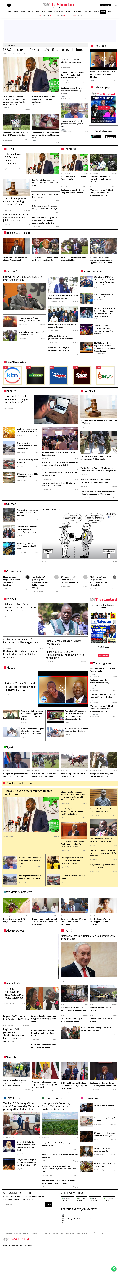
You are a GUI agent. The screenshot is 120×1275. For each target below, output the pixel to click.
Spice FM (66, 15)
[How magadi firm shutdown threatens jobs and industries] (9, 448)
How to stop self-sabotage (104, 1105)
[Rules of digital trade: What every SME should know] (9, 548)
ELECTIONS (68, 12)
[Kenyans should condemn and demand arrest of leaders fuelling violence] (9, 531)
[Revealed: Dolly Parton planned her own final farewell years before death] (9, 1147)
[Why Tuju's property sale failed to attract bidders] (10, 335)
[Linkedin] (96, 1199)
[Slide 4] (26, 976)
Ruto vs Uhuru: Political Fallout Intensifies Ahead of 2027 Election (102, 74)
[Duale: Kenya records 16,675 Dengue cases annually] (16, 906)
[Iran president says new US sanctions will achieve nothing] (74, 994)
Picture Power (15, 930)
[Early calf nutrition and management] (86, 298)
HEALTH (43, 12)
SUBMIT (48, 1204)
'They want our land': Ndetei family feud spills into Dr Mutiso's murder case (72, 75)
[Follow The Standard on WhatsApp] (113, 1268)
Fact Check (13, 983)
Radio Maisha (54, 15)
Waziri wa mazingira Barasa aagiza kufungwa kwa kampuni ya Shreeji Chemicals (16, 1082)
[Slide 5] (29, 976)
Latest (10, 148)
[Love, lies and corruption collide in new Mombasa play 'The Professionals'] (9, 1164)
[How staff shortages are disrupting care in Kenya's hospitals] (42, 999)
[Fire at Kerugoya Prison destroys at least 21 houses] (10, 321)
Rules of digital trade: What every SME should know (26, 546)
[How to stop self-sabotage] (86, 1107)
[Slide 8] (39, 976)
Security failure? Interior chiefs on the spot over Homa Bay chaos (45, 260)
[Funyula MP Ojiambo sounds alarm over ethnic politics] (24, 296)
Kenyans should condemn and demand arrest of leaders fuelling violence (27, 529)
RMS (62, 1233)
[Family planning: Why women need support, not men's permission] (103, 906)
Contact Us (17, 1233)
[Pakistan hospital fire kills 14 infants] (103, 994)
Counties (89, 391)
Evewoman (91, 1098)
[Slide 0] (13, 976)
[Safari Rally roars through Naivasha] (31, 956)
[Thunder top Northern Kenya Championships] (74, 761)
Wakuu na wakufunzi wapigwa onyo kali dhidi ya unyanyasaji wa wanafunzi (44, 1084)
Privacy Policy (70, 1233)
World (68, 930)
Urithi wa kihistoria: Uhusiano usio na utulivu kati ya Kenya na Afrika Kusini (74, 1085)
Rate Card (26, 1233)
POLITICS (23, 12)
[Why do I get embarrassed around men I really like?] (86, 1136)
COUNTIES (16, 12)
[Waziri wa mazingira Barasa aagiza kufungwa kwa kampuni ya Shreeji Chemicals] (16, 1070)
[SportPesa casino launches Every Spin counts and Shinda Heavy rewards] (86, 330)
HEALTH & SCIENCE (19, 892)
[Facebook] (68, 1199)
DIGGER (110, 12)
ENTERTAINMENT (58, 12)
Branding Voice (93, 271)
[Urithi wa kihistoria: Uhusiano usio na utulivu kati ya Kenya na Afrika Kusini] (74, 1072)
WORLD (37, 12)
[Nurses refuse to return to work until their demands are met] (63, 285)
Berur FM (78, 15)
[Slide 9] (42, 976)
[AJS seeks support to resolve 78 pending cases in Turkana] (98, 407)
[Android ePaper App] (96, 136)
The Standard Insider (19, 783)
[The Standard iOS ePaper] (110, 136)
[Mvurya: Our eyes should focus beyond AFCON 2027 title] (16, 761)
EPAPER (103, 12)
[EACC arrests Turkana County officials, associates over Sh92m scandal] (98, 443)
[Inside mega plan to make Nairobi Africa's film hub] (9, 432)
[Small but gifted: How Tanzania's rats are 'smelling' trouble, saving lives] (45, 121)
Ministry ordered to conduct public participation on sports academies (44, 99)
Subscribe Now (104, 107)
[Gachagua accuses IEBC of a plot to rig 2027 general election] (16, 121)
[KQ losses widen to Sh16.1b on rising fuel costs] (9, 477)
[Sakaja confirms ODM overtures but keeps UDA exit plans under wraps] (63, 619)
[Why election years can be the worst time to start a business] (9, 514)
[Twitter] (82, 1199)
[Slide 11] (48, 976)
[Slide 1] (16, 976)
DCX (41, 1233)
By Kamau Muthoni (14, 53)
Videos (10, 667)
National (11, 271)
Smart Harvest (54, 1098)
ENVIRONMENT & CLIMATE (80, 12)
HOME (9, 12)
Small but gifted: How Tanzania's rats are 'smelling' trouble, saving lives (45, 135)
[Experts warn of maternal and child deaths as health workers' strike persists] (45, 906)
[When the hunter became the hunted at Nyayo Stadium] (45, 761)
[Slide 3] (23, 976)
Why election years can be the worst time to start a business (27, 512)
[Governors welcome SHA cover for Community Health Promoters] (74, 906)
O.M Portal (47, 1233)
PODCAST (96, 12)
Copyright (56, 1233)
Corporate (9, 1233)
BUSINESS (30, 12)
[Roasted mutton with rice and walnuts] (86, 1167)
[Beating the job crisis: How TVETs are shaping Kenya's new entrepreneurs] (53, 862)
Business (11, 391)
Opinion (11, 503)
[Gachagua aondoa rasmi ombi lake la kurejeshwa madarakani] (103, 1072)
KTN (90, 12)
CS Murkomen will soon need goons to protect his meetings (69, 579)
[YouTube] (110, 1199)
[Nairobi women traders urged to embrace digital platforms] (60, 438)
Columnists (13, 571)
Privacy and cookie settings (95, 1233)
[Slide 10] (45, 976)
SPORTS (50, 12)
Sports (10, 747)
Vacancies (34, 1233)
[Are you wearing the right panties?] (86, 1121)
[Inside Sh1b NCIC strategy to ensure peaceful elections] (63, 314)
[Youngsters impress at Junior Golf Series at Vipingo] (103, 761)
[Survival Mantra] (79, 535)
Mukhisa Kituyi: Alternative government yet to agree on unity (72, 123)
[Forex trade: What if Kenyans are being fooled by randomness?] (56, 410)
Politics (11, 598)
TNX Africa (13, 1098)
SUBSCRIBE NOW (105, 5)
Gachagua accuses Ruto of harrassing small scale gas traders (71, 90)
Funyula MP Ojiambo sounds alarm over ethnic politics (22, 278)
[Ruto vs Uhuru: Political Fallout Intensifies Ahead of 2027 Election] (103, 59)
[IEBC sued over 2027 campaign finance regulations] (31, 75)
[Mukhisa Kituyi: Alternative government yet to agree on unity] (74, 111)
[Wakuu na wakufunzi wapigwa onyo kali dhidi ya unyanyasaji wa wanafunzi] (45, 1071)
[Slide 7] (35, 976)
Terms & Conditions (81, 1233)
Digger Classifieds (74, 1219)
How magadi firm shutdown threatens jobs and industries (27, 445)
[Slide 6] (32, 976)
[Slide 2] (20, 976)
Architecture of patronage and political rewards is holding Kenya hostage (40, 582)
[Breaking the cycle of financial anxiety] (86, 1151)
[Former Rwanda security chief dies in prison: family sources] (70, 1033)
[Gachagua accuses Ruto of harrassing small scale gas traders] (103, 163)
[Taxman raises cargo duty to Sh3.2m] (9, 463)
